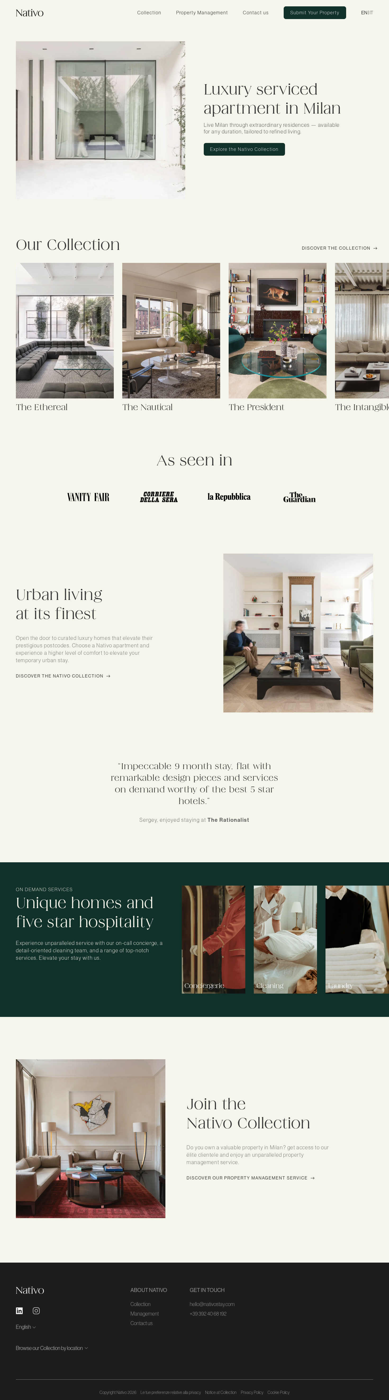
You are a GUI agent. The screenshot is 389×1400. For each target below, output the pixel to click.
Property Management (202, 12)
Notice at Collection (221, 1392)
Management (144, 1314)
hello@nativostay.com (212, 1304)
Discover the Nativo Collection (59, 676)
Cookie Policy (279, 1392)
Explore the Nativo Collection (244, 149)
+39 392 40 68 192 (208, 1314)
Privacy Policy (252, 1392)
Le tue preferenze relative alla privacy (171, 1392)
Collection (149, 12)
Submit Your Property (315, 12)
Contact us (256, 12)
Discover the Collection (336, 248)
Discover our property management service (247, 1178)
